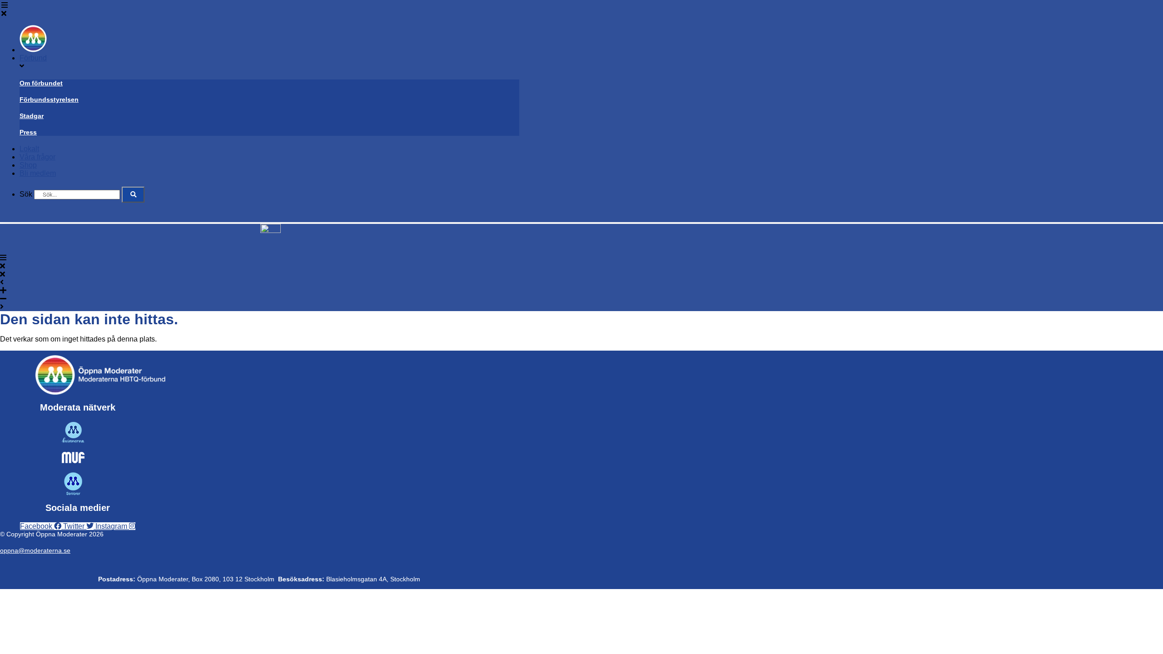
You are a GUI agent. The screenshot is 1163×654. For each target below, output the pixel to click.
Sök (26, 194)
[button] (260, 9)
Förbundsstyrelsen (49, 99)
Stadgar (32, 115)
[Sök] (133, 195)
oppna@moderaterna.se (35, 550)
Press (28, 132)
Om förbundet (41, 83)
